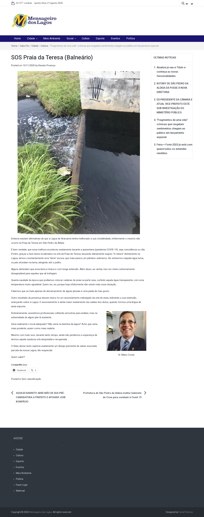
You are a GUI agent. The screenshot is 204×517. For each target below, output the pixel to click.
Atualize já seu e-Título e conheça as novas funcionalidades (171, 72)
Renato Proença (46, 65)
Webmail (20, 490)
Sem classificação (31, 379)
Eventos (115, 38)
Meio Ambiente (51, 38)
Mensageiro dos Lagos (40, 512)
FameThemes (186, 512)
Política (130, 38)
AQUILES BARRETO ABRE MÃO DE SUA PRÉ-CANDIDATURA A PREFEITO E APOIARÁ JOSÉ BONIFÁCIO (41, 397)
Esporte (100, 38)
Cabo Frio (24, 46)
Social (70, 38)
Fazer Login (22, 485)
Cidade (31, 38)
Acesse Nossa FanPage (75, 438)
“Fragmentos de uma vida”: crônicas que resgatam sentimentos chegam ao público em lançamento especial (172, 128)
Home (17, 38)
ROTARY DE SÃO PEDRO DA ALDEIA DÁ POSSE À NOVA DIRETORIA (172, 88)
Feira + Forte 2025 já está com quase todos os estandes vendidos (174, 149)
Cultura (85, 38)
